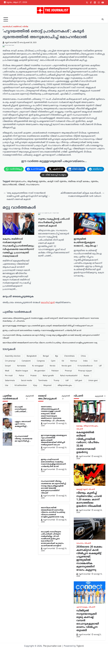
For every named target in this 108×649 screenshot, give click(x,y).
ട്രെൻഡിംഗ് (7, 27)
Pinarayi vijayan (85, 371)
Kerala (52, 366)
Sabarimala (10, 380)
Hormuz (73, 361)
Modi (7, 371)
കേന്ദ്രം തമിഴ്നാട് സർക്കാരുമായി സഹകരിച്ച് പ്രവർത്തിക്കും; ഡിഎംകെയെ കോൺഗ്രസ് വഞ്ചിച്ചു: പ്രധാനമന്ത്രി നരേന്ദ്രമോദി (18, 248)
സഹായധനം (32, 184)
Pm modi (9, 376)
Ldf (100, 366)
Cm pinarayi (10, 361)
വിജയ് (21, 184)
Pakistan (55, 371)
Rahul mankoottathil (68, 376)
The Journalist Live (52, 646)
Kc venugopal (37, 366)
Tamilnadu (42, 380)
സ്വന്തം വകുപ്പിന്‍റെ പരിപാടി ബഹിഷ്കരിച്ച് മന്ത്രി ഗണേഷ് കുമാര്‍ (54, 222)
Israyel (8, 366)
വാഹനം (80, 543)
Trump (56, 380)
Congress (41, 361)
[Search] (103, 19)
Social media (26, 380)
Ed (63, 361)
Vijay (35, 385)
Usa (6, 385)
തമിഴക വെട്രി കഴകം (79, 181)
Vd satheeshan (20, 385)
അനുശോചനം (18, 181)
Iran (95, 361)
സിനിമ (25, 27)
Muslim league (22, 371)
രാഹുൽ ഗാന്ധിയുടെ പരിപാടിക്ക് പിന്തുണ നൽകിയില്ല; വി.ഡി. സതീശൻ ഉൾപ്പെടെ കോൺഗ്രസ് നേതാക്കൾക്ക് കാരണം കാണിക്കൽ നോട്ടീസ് (52, 539)
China (83, 356)
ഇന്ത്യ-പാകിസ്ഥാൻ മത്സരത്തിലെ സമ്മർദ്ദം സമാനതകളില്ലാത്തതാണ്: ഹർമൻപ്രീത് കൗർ (42, 330)
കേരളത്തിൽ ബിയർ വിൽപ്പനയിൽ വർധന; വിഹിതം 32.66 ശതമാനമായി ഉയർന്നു (87, 442)
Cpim (53, 361)
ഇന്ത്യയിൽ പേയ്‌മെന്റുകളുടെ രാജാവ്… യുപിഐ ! (85, 242)
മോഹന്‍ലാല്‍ (10, 184)
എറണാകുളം (82, 607)
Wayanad (47, 385)
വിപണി (79, 429)
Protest (33, 376)
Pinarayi (68, 371)
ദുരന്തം (94, 181)
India (85, 361)
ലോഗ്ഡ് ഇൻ (48, 302)
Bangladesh (32, 356)
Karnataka (21, 366)
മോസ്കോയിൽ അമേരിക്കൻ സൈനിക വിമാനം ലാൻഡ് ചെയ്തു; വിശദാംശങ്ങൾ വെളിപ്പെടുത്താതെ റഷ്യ (50, 343)
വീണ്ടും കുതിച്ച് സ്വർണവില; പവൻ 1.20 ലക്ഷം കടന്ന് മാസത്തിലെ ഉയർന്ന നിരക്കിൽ (89, 499)
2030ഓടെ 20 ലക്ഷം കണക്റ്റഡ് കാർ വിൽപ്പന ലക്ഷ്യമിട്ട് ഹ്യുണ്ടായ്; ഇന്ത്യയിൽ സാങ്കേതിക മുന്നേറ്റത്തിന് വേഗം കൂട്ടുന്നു (89, 558)
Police (21, 376)
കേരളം (79, 426)
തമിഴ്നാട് (17, 27)
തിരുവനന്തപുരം (65, 385)
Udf (66, 380)
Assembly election (12, 356)
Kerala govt (66, 366)
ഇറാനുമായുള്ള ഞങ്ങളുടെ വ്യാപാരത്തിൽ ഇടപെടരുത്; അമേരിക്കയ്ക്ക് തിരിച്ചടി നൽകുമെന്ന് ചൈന (48, 326)
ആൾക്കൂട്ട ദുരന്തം (36, 181)
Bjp (56, 356)
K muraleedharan (85, 366)
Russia (86, 376)
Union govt (93, 380)
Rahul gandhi (48, 376)
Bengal (46, 356)
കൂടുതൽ (30, 396)
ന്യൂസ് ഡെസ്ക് (11, 43)
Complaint (26, 361)
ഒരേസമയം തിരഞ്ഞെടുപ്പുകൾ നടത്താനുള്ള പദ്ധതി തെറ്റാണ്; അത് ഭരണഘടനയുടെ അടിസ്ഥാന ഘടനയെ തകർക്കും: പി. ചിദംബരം (53, 414)
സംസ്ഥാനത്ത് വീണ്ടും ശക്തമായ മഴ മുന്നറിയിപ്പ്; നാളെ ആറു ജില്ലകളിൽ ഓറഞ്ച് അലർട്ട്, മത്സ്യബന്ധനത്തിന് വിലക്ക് (53, 487)
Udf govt (78, 380)
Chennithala (69, 356)
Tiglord (80, 646)
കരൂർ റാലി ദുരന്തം (57, 181)
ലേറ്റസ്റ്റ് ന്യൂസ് (81, 489)
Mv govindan (39, 371)
